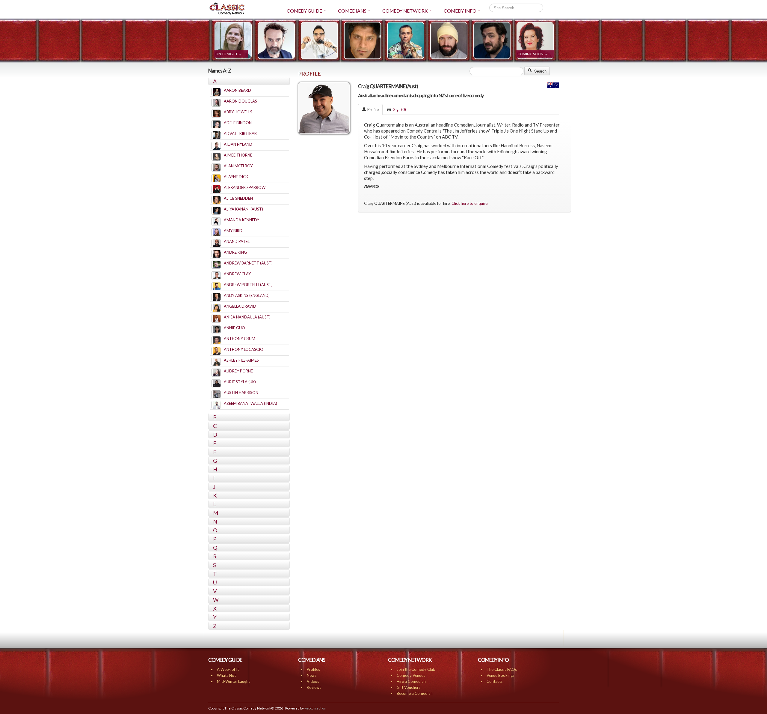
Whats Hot (226, 675)
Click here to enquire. (470, 203)
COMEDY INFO (460, 10)
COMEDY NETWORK (405, 10)
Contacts (494, 681)
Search (539, 71)
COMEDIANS (352, 10)
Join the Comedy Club (416, 669)
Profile (373, 109)
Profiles (313, 669)
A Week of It (228, 669)
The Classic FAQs (502, 669)
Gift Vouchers (408, 687)
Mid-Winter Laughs (233, 681)
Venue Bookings (500, 675)
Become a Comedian (415, 693)
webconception (315, 708)
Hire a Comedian (411, 681)
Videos (313, 681)
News (311, 675)
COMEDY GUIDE (304, 10)
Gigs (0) (399, 109)
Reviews (314, 687)
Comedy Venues (411, 675)
